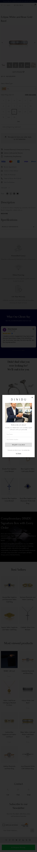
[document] (18, 426)
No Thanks (18, 453)
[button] (32, 397)
